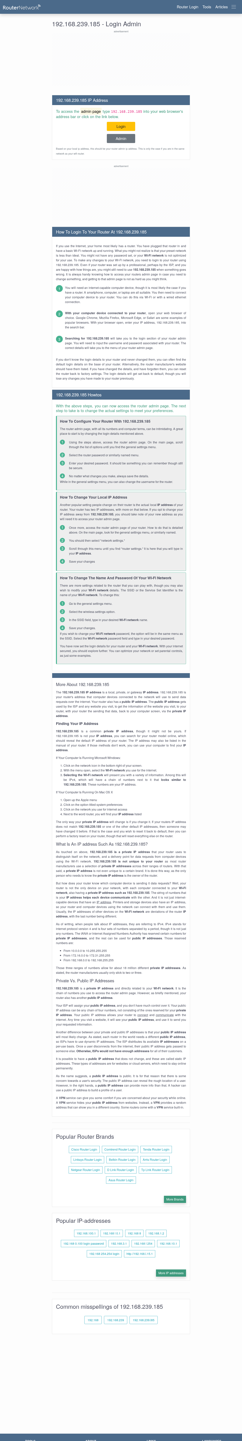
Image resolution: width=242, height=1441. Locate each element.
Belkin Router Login (122, 1159)
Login (121, 126)
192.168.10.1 (168, 1243)
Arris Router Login (155, 1159)
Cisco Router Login (84, 1149)
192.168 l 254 (143, 1243)
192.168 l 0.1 (111, 1233)
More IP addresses (171, 1273)
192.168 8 (134, 1233)
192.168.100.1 (86, 1233)
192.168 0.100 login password (83, 1243)
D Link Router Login (120, 1170)
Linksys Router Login (87, 1159)
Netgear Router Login (85, 1170)
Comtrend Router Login (120, 1149)
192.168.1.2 (156, 1233)
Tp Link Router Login (155, 1170)
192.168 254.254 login (104, 1253)
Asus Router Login (121, 1180)
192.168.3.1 (119, 1243)
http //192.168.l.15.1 (139, 1253)
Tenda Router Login (156, 1149)
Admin (121, 138)
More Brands (175, 1199)
